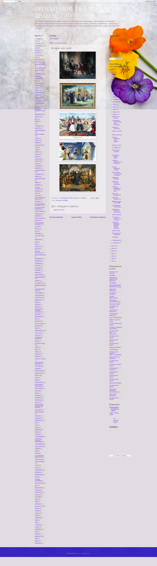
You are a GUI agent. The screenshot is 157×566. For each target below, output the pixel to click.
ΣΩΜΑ (36, 451)
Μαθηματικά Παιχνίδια (115, 178)
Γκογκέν (37, 138)
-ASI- (79, 553)
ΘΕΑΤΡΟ (37, 249)
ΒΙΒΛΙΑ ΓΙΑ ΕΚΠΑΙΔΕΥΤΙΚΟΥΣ (40, 110)
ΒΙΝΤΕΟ (37, 116)
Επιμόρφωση (38, 213)
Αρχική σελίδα (76, 217)
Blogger (88, 553)
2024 (112, 74)
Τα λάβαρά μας (116, 147)
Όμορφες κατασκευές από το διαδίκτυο (116, 139)
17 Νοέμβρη (38, 39)
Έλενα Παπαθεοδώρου (115, 317)
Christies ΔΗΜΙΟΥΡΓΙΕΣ (113, 297)
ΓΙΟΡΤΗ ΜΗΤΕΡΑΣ (40, 130)
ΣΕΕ (36, 422)
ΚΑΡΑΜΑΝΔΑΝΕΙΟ (40, 277)
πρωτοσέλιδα (117, 455)
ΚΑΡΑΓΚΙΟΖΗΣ (39, 275)
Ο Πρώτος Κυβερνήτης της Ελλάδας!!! (117, 162)
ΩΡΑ (36, 522)
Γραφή (36, 147)
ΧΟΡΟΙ (37, 501)
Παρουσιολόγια (39, 373)
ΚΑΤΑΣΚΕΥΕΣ (39, 283)
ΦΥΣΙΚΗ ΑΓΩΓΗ (39, 483)
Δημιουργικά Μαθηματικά (112, 289)
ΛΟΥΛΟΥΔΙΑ (38, 297)
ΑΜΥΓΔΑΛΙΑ (38, 83)
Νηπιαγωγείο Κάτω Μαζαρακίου (114, 357)
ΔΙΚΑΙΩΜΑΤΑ (38, 174)
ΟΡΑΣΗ (37, 341)
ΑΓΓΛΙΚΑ (37, 52)
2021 (112, 82)
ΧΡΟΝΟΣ (37, 511)
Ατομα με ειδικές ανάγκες (39, 98)
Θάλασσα (37, 246)
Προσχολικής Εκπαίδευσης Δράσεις (115, 409)
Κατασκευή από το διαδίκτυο (116, 233)
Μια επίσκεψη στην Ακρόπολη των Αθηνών (117, 174)
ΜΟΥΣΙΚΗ (37, 326)
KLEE (36, 531)
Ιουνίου (115, 107)
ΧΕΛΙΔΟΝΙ (38, 497)
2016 (112, 248)
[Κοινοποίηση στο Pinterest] (98, 198)
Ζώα (36, 231)
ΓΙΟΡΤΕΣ (37, 128)
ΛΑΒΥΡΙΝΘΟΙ (38, 293)
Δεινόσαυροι (38, 159)
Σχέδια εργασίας (39, 446)
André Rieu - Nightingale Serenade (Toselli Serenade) (115, 225)
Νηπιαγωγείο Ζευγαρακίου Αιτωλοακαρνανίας (114, 390)
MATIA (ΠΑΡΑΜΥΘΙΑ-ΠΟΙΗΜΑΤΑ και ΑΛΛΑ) (115, 286)
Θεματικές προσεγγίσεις (38, 252)
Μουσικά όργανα (39, 323)
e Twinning (37, 524)
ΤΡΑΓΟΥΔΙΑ (38, 459)
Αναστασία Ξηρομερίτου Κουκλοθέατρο (115, 328)
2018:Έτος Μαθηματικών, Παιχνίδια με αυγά (116, 189)
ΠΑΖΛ (36, 349)
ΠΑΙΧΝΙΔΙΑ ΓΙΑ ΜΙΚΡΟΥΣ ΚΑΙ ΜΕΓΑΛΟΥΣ (113, 279)
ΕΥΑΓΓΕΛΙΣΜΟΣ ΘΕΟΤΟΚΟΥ (39, 223)
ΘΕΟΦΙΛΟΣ (38, 261)
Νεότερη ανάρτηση (56, 217)
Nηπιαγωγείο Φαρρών (115, 347)
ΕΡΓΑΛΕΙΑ (38, 220)
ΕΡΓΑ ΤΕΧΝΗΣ (39, 218)
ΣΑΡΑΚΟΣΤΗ (38, 420)
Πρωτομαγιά (38, 410)
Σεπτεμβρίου (116, 99)
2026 (112, 69)
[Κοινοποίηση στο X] (95, 198)
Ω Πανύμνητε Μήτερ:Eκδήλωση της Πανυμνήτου (117, 122)
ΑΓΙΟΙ (36, 57)
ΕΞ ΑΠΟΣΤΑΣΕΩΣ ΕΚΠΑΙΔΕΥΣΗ (40, 204)
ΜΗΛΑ (36, 319)
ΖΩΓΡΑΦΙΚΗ (112, 283)
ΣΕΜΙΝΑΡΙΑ (38, 429)
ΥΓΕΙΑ (36, 468)
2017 (112, 246)
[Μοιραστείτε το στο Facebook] (96, 198)
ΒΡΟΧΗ (37, 121)
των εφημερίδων (123, 455)
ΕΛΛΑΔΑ (37, 195)
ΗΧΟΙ (36, 242)
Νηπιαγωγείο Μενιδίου (115, 383)
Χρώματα (37, 513)
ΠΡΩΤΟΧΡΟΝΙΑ (39, 412)
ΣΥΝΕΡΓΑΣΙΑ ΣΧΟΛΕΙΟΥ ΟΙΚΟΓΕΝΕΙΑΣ (39, 440)
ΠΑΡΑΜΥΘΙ (38, 366)
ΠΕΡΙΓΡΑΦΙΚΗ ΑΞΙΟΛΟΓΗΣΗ (39, 385)
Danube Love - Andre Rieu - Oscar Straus (116, 211)
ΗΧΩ (36, 244)
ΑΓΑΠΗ (37, 48)
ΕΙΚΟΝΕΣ (65, 200)
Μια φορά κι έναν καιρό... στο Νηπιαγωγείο (114, 332)
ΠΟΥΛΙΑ (37, 402)
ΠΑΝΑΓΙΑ (37, 356)
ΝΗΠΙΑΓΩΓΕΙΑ (39, 330)
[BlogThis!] (93, 198)
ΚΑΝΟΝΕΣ (38, 270)
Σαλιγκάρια (38, 416)
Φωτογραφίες (38, 487)
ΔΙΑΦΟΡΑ (37, 168)
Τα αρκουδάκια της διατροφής (116, 206)
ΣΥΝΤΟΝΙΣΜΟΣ (39, 444)
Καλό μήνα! (115, 237)
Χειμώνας (37, 494)
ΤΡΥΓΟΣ (37, 465)
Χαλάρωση (38, 490)
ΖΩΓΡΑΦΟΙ (38, 233)
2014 (112, 253)
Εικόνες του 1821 (116, 131)
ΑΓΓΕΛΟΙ (37, 50)
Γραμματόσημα (39, 145)
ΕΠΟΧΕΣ (37, 216)
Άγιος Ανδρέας (39, 62)
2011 (112, 261)
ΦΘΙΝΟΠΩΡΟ (38, 474)
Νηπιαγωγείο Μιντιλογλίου (112, 395)
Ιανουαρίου (116, 242)
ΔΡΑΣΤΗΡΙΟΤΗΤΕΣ (40, 179)
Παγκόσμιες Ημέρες (40, 343)
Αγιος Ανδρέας (39, 59)
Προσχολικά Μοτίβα (114, 304)
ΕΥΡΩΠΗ (37, 226)
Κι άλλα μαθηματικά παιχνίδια (116, 168)
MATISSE (37, 534)
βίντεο (36, 119)
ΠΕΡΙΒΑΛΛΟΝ (39, 382)
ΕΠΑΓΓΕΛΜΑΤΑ (39, 211)
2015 (112, 251)
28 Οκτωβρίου (38, 46)
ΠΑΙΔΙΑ (37, 352)
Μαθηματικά (38, 300)
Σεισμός (37, 427)
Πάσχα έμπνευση (116, 134)
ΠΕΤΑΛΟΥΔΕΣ (39, 388)
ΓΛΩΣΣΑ (37, 140)
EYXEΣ (37, 527)
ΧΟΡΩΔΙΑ (37, 504)
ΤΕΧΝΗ (37, 453)
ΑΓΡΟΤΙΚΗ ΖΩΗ (39, 74)
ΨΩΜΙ (36, 520)
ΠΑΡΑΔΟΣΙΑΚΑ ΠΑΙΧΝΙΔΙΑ (39, 363)
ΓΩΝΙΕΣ (37, 152)
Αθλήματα (37, 76)
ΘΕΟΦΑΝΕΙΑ (38, 258)
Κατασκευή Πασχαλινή (115, 128)
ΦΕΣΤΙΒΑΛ (38, 472)
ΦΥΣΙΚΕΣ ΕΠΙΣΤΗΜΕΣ (38, 480)
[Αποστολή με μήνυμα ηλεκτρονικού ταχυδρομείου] (91, 198)
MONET (37, 541)
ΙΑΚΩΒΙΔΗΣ (38, 263)
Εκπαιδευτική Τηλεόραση (112, 293)
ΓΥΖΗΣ (37, 149)
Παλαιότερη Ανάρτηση (98, 217)
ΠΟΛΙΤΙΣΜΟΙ (38, 400)
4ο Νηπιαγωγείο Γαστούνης (113, 368)
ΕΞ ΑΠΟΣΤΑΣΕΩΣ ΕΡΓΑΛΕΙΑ (40, 208)
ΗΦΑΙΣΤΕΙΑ (38, 239)
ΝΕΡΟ (36, 328)
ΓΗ (35, 123)
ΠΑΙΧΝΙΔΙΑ (112, 275)
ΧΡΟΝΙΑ (37, 508)
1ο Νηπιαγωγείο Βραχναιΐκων (113, 310)
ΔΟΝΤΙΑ (37, 176)
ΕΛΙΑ (36, 193)
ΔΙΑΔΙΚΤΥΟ (38, 161)
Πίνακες (37, 393)
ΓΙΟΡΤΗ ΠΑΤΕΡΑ (39, 134)
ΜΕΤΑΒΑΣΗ (38, 316)
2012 (112, 258)
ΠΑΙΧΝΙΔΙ (37, 354)
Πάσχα (37, 377)
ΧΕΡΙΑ (37, 499)
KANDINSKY (38, 529)
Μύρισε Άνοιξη (116, 230)
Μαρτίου (115, 114)
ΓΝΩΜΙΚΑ (37, 142)
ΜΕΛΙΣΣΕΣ (38, 314)
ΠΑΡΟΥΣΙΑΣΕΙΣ (39, 371)
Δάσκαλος (37, 154)
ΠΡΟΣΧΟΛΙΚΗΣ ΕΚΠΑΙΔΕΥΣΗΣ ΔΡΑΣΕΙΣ (39, 406)
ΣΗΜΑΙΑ (37, 432)
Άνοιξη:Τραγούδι (116, 214)
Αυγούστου (116, 101)
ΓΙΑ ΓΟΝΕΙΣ (38, 126)
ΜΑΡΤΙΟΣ (37, 307)
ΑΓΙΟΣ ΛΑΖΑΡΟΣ (39, 70)
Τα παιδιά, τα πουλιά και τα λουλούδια (116, 218)
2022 (112, 79)
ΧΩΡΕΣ (37, 515)
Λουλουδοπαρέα (113, 349)
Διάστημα (37, 163)
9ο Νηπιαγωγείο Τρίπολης (113, 272)
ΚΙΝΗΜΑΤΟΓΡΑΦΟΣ (40, 285)
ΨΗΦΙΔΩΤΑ (38, 517)
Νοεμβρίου (115, 94)
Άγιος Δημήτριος (39, 68)
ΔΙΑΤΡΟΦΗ (38, 166)
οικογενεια (37, 335)
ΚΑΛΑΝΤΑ (37, 265)
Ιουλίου (115, 104)
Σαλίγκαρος (38, 418)
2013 (112, 256)
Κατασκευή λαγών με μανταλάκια (116, 183)
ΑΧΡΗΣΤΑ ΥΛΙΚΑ (39, 103)
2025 (112, 72)
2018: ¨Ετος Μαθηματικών (116, 194)
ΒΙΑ (36, 107)
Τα (113, 455)
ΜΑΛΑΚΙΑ (37, 304)
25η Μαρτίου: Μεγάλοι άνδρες (115, 156)
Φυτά (36, 485)
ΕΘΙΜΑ (37, 182)
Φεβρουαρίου (116, 240)
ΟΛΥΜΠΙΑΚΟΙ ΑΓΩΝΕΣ (38, 338)
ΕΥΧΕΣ (37, 229)
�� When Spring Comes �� (117, 202)
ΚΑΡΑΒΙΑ (37, 272)
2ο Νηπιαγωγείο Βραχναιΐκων (113, 314)
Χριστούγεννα (38, 506)
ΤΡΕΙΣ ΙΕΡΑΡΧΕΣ (40, 461)
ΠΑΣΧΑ (37, 375)
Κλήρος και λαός (116, 145)
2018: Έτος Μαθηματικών (116, 198)
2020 (112, 84)
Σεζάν (36, 425)
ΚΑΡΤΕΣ (37, 281)
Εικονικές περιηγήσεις (38, 188)
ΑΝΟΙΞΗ (37, 90)
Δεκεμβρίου (116, 91)
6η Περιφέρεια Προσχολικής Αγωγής (115, 301)
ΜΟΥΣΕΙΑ (37, 321)
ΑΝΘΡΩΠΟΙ (38, 88)
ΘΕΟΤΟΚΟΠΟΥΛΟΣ (40, 255)
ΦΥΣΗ (36, 477)
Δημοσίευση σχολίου (59, 209)
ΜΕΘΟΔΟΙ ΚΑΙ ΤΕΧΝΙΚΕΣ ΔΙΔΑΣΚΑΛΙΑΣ (39, 310)
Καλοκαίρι (37, 268)
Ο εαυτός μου (38, 333)
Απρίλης (37, 95)
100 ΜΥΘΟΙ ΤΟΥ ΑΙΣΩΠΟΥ (113, 307)
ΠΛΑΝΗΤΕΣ (38, 395)
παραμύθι (37, 368)
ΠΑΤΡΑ (37, 380)
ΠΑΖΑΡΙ (37, 347)
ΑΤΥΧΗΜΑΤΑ (38, 101)
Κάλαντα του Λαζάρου (115, 117)
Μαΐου (114, 109)
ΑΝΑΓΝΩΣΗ (38, 85)
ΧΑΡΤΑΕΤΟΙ (38, 492)
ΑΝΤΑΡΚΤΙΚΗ (38, 92)
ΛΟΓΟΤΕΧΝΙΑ (39, 295)
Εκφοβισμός (38, 191)
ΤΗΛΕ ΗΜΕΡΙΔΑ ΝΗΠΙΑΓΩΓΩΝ (39, 456)
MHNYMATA (38, 536)
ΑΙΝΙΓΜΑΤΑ (38, 78)
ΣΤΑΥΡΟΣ (37, 434)
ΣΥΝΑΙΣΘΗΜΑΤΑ (39, 436)
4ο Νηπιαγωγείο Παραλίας (113, 372)
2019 (112, 87)
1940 (36, 41)
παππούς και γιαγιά (40, 358)
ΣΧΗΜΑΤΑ (37, 448)
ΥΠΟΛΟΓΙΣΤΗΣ (39, 470)
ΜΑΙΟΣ (37, 302)
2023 (112, 77)
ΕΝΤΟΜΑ (37, 201)
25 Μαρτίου (59, 200)
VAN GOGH (38, 543)
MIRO (36, 538)
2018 (112, 89)
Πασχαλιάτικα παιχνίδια (116, 150)
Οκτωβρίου (116, 96)
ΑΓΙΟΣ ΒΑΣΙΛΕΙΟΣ (40, 64)
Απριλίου (115, 112)
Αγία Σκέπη (38, 55)
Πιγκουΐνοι (37, 391)
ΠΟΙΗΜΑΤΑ (38, 397)
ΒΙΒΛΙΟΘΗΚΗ (38, 114)
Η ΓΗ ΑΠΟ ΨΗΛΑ (39, 236)
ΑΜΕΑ (36, 81)
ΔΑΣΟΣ (37, 156)
